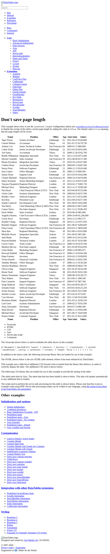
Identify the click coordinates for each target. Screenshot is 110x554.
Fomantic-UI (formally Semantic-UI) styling (27, 533)
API (14, 51)
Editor (18, 89)
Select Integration (15, 503)
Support (10, 33)
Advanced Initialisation (23, 43)
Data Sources (19, 45)
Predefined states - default (18, 425)
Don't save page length (17, 467)
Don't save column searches (19, 456)
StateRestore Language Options (21, 451)
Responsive (18, 99)
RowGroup (18, 102)
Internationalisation (21, 56)
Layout (16, 63)
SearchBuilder (19, 110)
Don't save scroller (15, 472)
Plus (9, 13)
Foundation (12, 527)
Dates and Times (20, 58)
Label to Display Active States (20, 438)
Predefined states (14, 414)
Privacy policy (7, 547)
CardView (19, 79)
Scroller (16, 107)
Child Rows (12, 459)
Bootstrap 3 (12, 517)
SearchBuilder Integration (18, 498)
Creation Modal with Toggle (20, 449)
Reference (11, 20)
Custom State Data (15, 444)
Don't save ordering (16, 464)
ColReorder (18, 81)
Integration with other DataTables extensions (27, 487)
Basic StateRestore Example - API (22, 412)
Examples (11, 18)
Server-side (18, 53)
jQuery (16, 61)
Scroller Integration (15, 496)
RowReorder (18, 105)
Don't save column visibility (19, 462)
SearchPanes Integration (18, 501)
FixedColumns (19, 92)
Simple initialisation (16, 407)
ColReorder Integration (17, 506)
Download (11, 23)
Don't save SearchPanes (18, 480)
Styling (16, 66)
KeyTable (17, 97)
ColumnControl (20, 84)
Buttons (16, 76)
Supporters (20, 547)
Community (12, 30)
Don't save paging (15, 469)
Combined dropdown (16, 409)
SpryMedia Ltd (31, 540)
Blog (9, 28)
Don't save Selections (16, 482)
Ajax (15, 48)
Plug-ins (16, 69)
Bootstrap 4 (12, 520)
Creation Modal (14, 441)
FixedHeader (18, 94)
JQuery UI (11, 530)
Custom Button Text (16, 454)
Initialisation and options (16, 401)
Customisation (9, 433)
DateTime (17, 87)
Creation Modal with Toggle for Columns (25, 446)
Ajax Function (13, 422)
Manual (10, 15)
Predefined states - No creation (21, 420)
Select (15, 112)
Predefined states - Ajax (17, 417)
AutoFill (16, 74)
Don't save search (15, 474)
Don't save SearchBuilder (18, 477)
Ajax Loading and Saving (18, 427)
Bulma (10, 525)
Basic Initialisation (21, 40)
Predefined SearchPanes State (20, 493)
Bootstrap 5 (12, 522)
